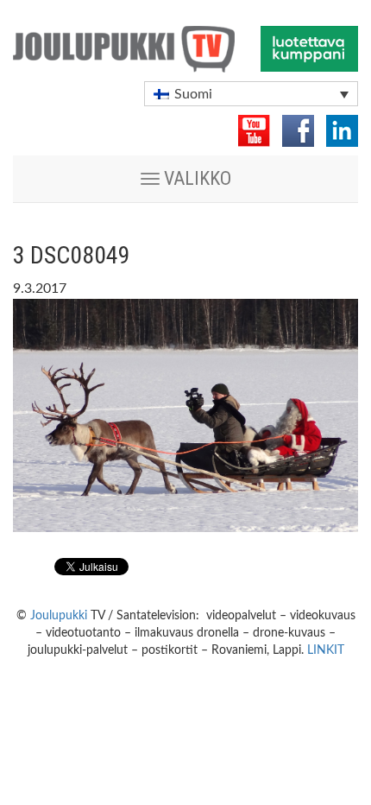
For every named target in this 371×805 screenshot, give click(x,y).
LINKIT (325, 650)
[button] (251, 93)
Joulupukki (58, 616)
